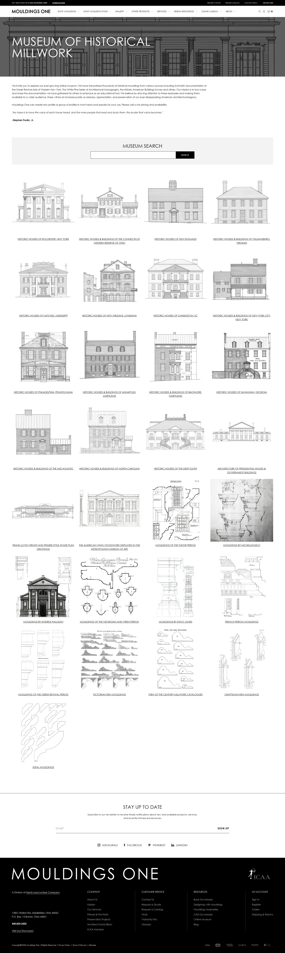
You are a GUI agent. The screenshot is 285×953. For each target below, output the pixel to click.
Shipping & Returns (262, 914)
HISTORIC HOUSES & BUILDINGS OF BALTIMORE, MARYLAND (175, 394)
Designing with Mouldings (208, 904)
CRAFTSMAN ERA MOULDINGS (241, 694)
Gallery (120, 11)
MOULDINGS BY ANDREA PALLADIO (43, 621)
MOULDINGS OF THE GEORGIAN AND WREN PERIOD (109, 621)
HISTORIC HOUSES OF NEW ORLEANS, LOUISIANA (109, 315)
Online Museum (203, 919)
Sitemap (92, 945)
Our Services (94, 909)
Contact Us (148, 899)
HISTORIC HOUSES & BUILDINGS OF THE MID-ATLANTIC (43, 468)
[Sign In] (264, 11)
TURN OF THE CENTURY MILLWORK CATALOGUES (175, 694)
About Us (92, 899)
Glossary (146, 924)
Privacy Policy (64, 945)
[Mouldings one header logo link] (31, 11)
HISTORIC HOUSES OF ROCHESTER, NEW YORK (43, 239)
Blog (196, 924)
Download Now (58, 3)
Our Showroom (251, 3)
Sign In (255, 899)
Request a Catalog (152, 909)
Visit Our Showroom (23, 930)
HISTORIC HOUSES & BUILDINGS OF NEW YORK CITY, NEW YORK (241, 317)
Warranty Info (149, 919)
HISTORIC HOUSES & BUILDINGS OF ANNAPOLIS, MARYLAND (109, 394)
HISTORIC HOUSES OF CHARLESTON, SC (175, 315)
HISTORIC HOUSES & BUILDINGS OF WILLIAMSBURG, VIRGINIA (241, 241)
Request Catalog (232, 3)
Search (185, 155)
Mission (91, 904)
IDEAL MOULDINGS (43, 767)
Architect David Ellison (99, 924)
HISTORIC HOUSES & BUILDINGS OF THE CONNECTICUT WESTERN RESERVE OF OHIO (109, 241)
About (229, 11)
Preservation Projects (98, 919)
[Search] (260, 11)
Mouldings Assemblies (206, 909)
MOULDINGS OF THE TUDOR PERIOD (175, 545)
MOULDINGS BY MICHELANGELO (241, 545)
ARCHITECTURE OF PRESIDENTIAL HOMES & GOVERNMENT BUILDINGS (242, 470)
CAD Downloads (203, 914)
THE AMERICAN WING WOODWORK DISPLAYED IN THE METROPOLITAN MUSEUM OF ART (109, 547)
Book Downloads (203, 899)
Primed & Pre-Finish (97, 914)
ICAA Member (95, 929)
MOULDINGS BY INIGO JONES (175, 621)
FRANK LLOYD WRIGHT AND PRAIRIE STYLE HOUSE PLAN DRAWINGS (43, 547)
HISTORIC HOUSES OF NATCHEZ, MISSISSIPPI (43, 315)
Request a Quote (213, 3)
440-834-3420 (268, 3)
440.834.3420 (19, 923)
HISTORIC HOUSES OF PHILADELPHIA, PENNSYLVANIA (43, 392)
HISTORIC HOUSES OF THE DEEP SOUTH (175, 468)
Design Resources (184, 11)
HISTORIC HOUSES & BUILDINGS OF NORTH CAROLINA (109, 468)
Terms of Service (80, 945)
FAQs (145, 914)
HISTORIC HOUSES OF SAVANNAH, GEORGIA (241, 392)
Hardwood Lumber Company (43, 892)
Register (256, 904)
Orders (255, 909)
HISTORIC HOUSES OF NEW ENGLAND (176, 239)
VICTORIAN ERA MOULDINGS (109, 694)
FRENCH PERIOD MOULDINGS (241, 621)
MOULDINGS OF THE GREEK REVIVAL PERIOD (43, 694)
